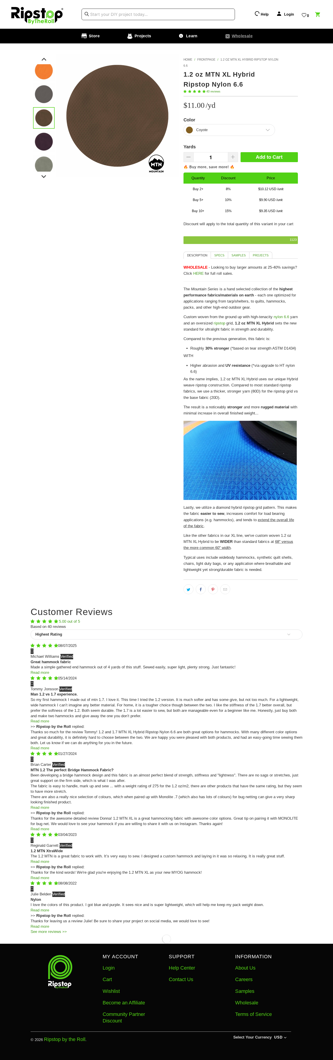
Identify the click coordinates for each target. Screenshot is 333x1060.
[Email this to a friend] (225, 589)
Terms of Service (253, 1014)
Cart (107, 979)
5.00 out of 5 (69, 621)
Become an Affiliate (124, 1003)
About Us (245, 968)
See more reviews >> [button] (49, 932)
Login (109, 968)
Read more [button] (40, 672)
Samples (244, 991)
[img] (44, 646)
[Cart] (318, 15)
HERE (198, 273)
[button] (194, 91)
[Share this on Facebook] (201, 589)
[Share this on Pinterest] (213, 589)
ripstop (219, 323)
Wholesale (246, 1003)
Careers (244, 979)
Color (189, 119)
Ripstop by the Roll (64, 1039)
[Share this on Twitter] (188, 589)
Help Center (182, 968)
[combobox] (158, 14)
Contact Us (181, 979)
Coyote (202, 130)
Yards (189, 146)
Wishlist (111, 991)
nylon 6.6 (281, 317)
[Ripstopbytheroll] (37, 14)
